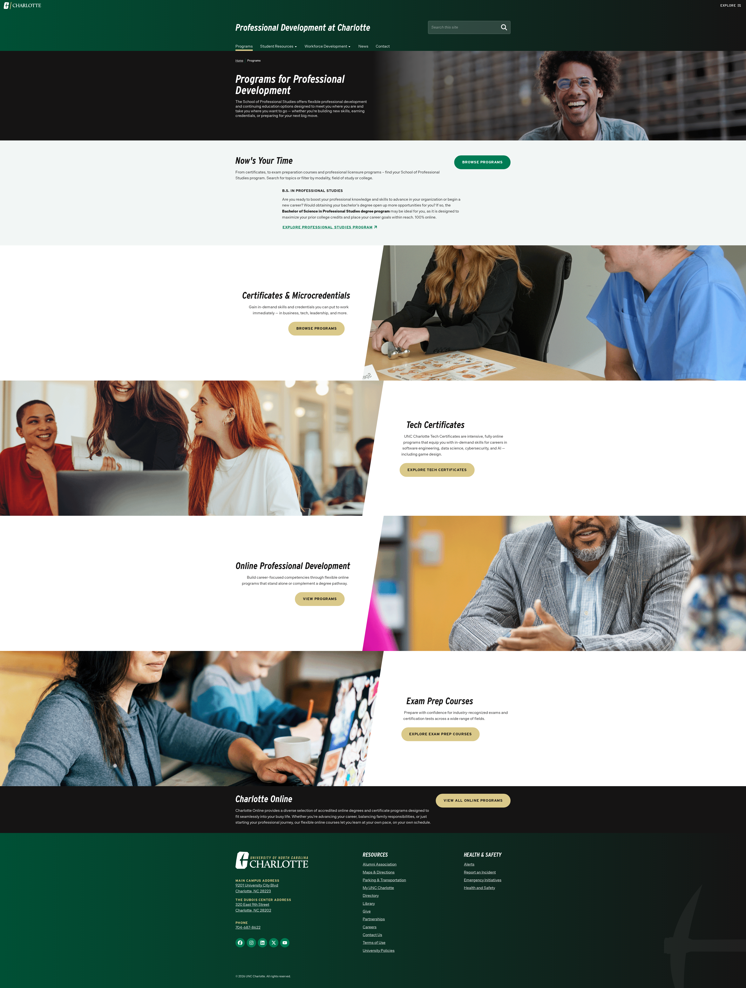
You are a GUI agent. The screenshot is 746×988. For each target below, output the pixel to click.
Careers (369, 927)
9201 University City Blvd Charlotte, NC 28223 (256, 888)
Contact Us (372, 935)
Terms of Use (374, 942)
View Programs (320, 599)
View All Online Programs (473, 800)
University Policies (379, 950)
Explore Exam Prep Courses (440, 734)
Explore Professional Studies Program (327, 227)
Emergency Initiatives (482, 880)
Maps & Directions (379, 872)
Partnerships (374, 919)
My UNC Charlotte (378, 888)
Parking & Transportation (384, 880)
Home (239, 60)
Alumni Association (380, 864)
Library (369, 903)
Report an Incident (480, 872)
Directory (371, 895)
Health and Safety (479, 888)
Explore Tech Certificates (437, 470)
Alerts (469, 864)
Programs (244, 46)
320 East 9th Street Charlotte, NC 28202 (253, 907)
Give (367, 911)
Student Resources (276, 46)
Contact (383, 46)
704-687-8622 (248, 927)
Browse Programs (482, 162)
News (363, 46)
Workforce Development (326, 46)
